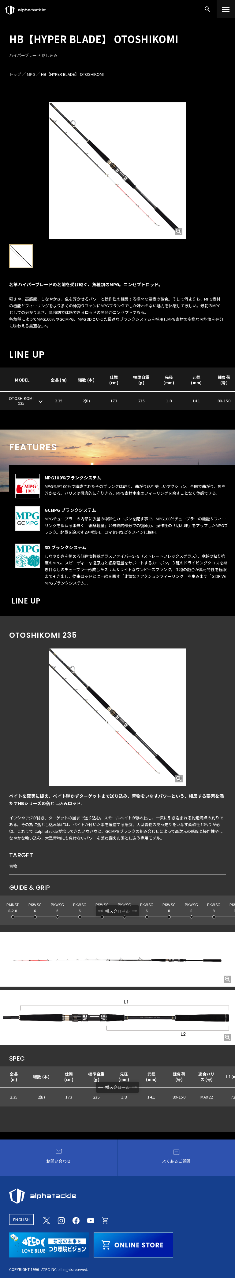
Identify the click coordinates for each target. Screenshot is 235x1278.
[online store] (133, 1244)
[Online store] (105, 1219)
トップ (15, 74)
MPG (31, 74)
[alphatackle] (117, 1196)
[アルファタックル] (25, 9)
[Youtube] (90, 1219)
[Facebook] (76, 1219)
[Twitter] (46, 1219)
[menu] (226, 9)
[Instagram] (61, 1219)
